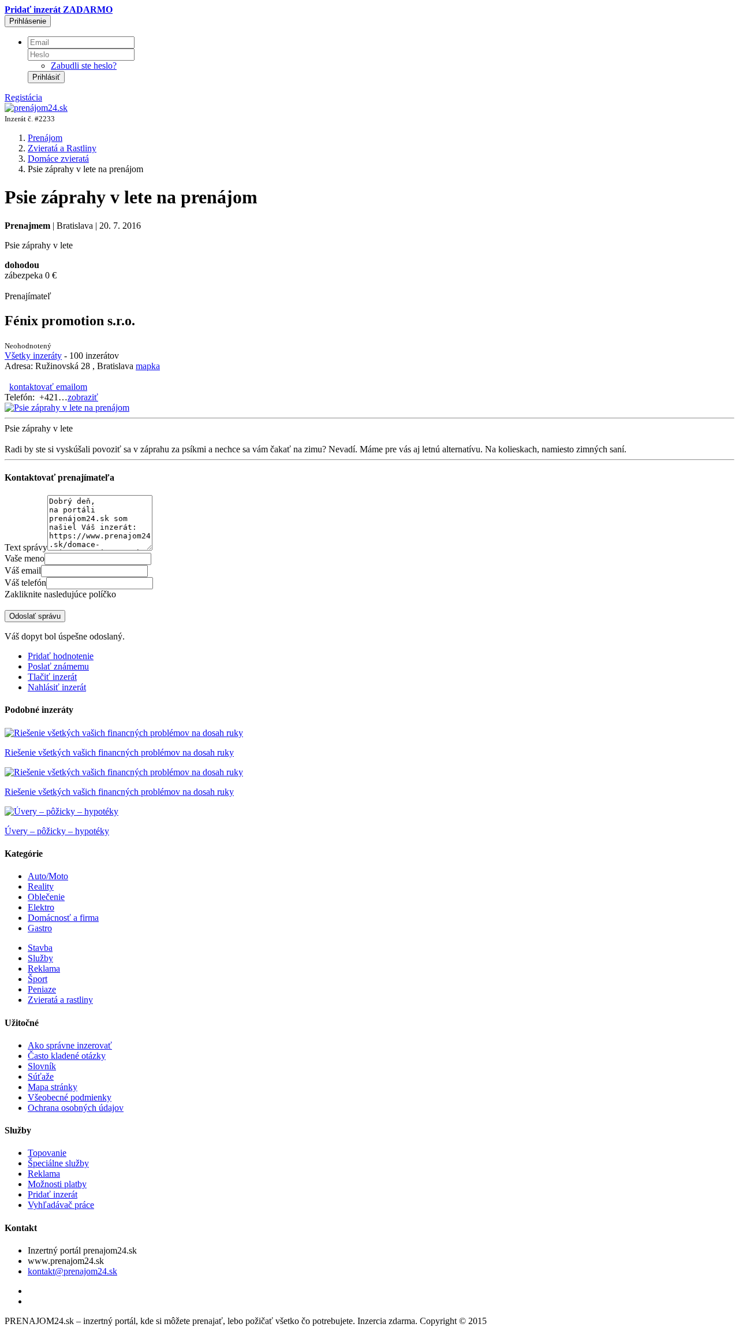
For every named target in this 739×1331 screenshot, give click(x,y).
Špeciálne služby (58, 1163)
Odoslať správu (35, 616)
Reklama (44, 968)
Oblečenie (46, 897)
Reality (41, 886)
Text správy (26, 547)
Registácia (23, 97)
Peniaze (42, 989)
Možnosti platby (57, 1184)
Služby (40, 958)
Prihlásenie (27, 21)
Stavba (40, 948)
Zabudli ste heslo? (84, 65)
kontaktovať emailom (48, 387)
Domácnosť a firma (63, 918)
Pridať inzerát (52, 1194)
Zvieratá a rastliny (60, 1000)
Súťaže (41, 1076)
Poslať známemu (58, 666)
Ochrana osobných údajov (76, 1108)
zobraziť (83, 397)
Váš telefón (25, 583)
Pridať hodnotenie (61, 656)
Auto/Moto (48, 876)
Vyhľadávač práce (61, 1205)
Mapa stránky (52, 1087)
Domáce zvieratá (58, 158)
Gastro (40, 928)
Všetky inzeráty (33, 355)
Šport (37, 979)
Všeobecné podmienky (69, 1097)
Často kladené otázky (67, 1056)
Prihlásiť (46, 77)
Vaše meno (24, 558)
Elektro (41, 907)
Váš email (23, 570)
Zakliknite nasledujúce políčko (60, 594)
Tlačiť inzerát (52, 677)
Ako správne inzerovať (70, 1045)
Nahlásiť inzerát (57, 687)
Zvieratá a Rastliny (62, 148)
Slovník (42, 1066)
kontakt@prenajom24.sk (72, 1271)
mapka (148, 366)
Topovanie (47, 1153)
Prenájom (45, 138)
